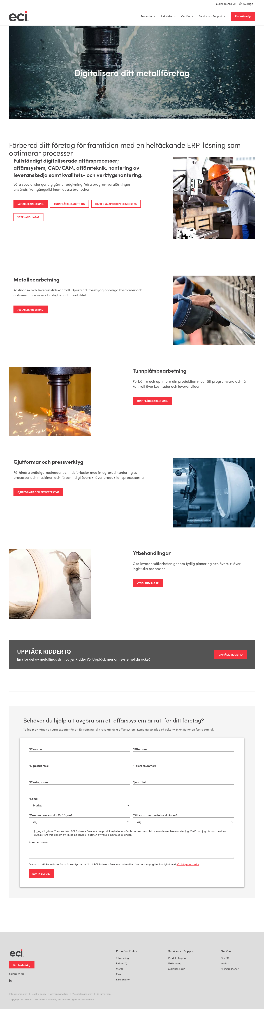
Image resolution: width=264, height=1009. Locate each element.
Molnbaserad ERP (226, 3)
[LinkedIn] (10, 981)
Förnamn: (36, 749)
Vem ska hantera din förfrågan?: (51, 815)
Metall (119, 968)
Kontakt (225, 963)
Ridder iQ (121, 963)
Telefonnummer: (144, 766)
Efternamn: (141, 749)
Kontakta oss (41, 874)
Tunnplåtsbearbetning (69, 204)
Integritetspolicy (18, 994)
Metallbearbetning (30, 204)
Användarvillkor (59, 994)
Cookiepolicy (39, 994)
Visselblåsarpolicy (82, 994)
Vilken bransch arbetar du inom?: (155, 815)
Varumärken (104, 994)
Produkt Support (177, 958)
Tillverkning (122, 958)
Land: (33, 799)
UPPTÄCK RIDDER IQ (231, 654)
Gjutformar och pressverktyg (116, 204)
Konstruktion (123, 979)
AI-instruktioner (229, 968)
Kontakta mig (243, 16)
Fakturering (174, 963)
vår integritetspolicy (188, 864)
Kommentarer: (38, 842)
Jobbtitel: (139, 782)
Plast (119, 974)
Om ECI (225, 958)
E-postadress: (38, 766)
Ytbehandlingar (28, 217)
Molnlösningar (176, 968)
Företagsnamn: (39, 782)
